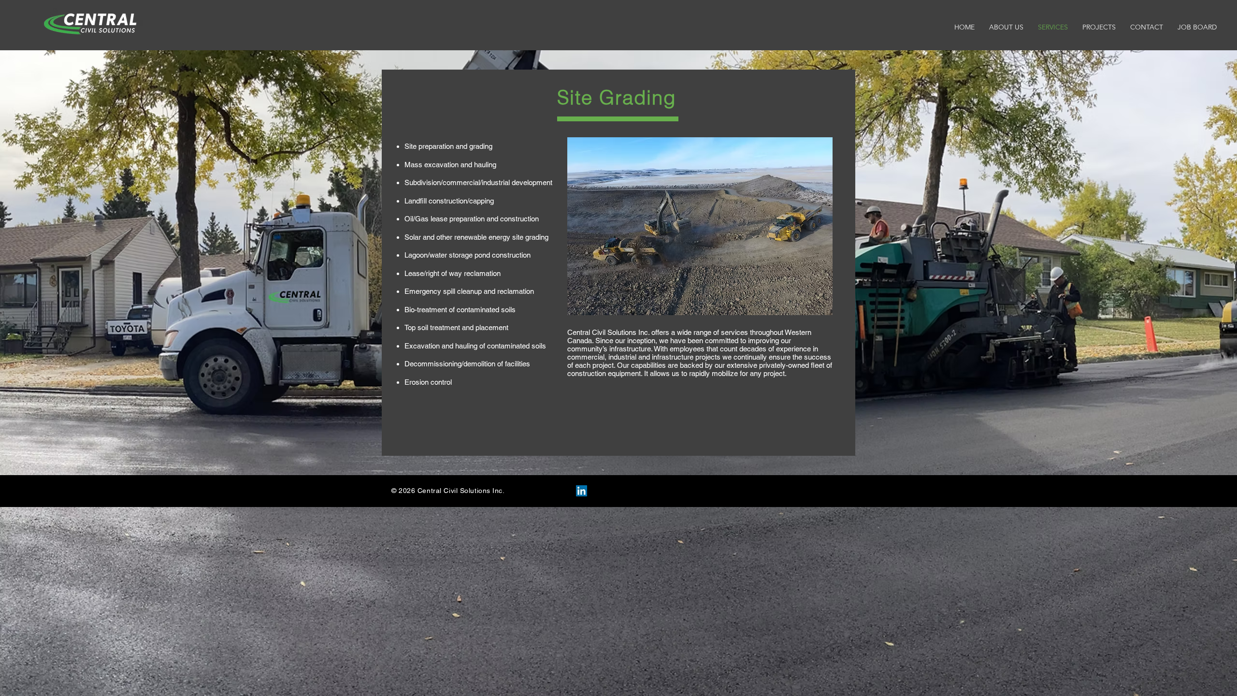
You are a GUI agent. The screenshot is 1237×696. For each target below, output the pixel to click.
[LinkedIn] (581, 490)
